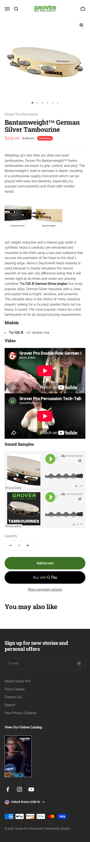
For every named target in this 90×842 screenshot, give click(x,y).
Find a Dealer (15, 689)
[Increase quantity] (27, 545)
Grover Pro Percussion (21, 114)
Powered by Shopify (57, 828)
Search (10, 705)
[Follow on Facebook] (8, 789)
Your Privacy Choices (20, 713)
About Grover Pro (17, 681)
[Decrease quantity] (10, 545)
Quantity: (11, 536)
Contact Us (13, 697)
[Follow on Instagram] (19, 789)
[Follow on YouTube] (31, 789)
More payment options (45, 589)
